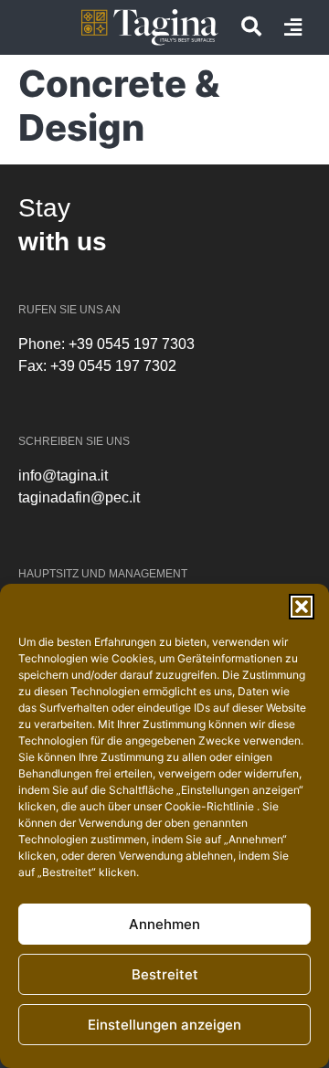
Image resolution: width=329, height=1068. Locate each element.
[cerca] (251, 26)
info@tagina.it (63, 475)
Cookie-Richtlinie (210, 806)
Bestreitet (165, 974)
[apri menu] (293, 27)
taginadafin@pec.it (79, 497)
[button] (301, 606)
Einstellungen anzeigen (164, 1024)
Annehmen (164, 924)
